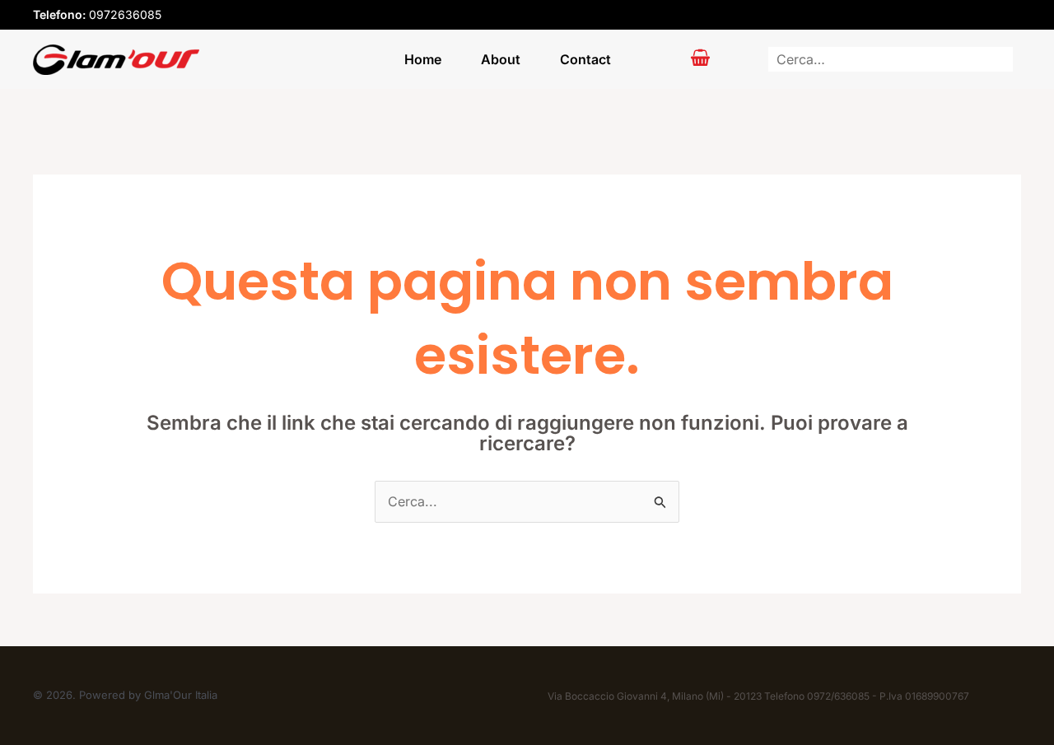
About (500, 59)
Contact (585, 59)
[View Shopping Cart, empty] (700, 59)
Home (422, 59)
